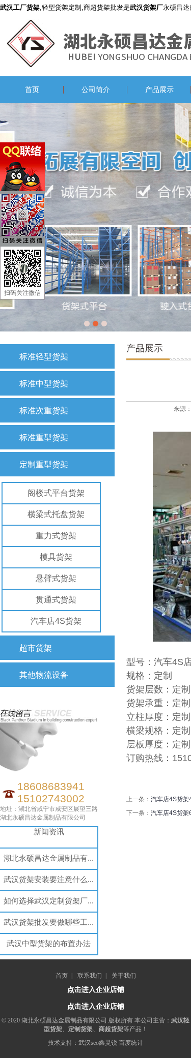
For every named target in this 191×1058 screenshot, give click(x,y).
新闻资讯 (49, 831)
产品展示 (159, 90)
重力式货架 (56, 535)
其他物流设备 (43, 675)
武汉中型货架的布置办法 (49, 943)
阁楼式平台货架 (56, 493)
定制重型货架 (43, 464)
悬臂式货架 (56, 578)
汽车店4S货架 (56, 621)
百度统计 (131, 1042)
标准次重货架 (43, 410)
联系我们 (89, 975)
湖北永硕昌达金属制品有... (49, 858)
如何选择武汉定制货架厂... (49, 900)
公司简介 (95, 90)
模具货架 (56, 557)
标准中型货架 (43, 383)
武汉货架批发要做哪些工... (49, 922)
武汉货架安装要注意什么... (49, 879)
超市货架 (35, 648)
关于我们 (124, 975)
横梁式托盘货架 (56, 514)
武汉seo (88, 1042)
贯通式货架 (56, 599)
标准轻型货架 (43, 356)
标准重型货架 (43, 437)
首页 (32, 90)
